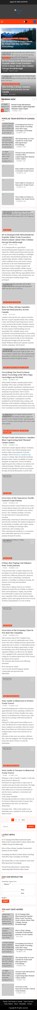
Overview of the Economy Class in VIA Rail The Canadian (17, 631)
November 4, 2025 (16, 111)
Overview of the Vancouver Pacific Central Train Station (18, 499)
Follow (34, 21)
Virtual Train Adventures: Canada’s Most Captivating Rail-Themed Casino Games (23, 107)
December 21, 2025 (21, 132)
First (22, 890)
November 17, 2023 (21, 187)
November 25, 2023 (13, 568)
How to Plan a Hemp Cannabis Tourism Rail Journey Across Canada (16, 89)
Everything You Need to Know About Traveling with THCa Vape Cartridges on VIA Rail (24, 128)
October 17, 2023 (13, 775)
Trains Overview (23, 38)
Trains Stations (15, 84)
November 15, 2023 (21, 201)
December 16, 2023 (13, 503)
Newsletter (22, 1004)
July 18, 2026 (12, 94)
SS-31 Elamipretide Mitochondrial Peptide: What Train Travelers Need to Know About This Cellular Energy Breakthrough (18, 65)
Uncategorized (6, 58)
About (16, 1004)
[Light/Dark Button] (25, 22)
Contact (29, 1004)
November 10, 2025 (21, 146)
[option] (18, 39)
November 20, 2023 (21, 173)
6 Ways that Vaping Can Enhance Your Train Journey (17, 564)
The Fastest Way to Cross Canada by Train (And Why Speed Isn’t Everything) (17, 44)
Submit (5, 901)
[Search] (30, 21)
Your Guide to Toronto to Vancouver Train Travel (24, 184)
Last (22, 893)
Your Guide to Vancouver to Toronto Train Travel (24, 170)
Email (4, 898)
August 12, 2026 (13, 71)
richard (5, 71)
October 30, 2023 (13, 705)
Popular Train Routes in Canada (10, 38)
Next (23, 820)
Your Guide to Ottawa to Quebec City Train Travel (24, 198)
